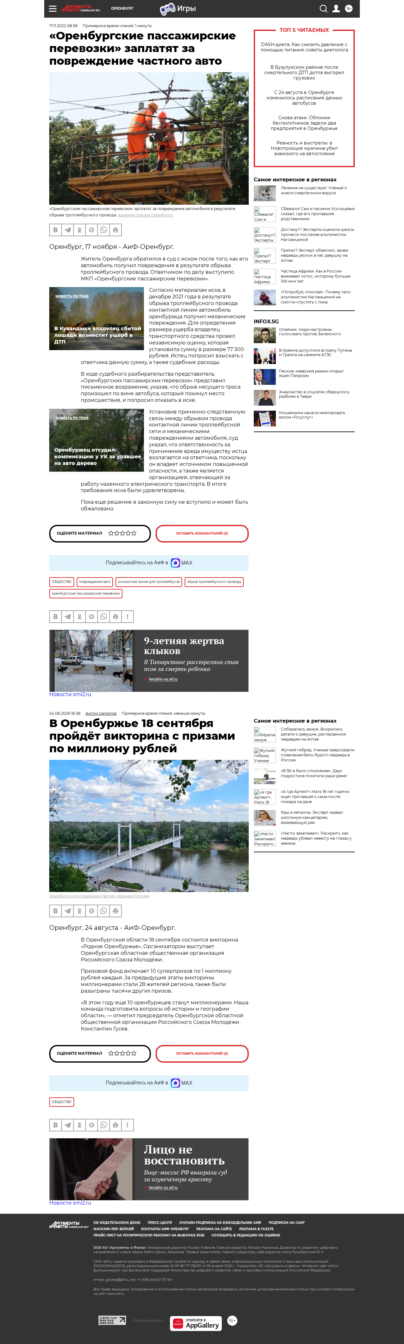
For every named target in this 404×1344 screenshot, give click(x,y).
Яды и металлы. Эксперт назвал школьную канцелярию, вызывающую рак (312, 817)
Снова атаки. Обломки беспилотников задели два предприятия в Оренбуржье (304, 123)
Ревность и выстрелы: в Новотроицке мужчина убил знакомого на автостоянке (304, 148)
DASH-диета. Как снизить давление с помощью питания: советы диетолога (304, 47)
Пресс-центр (160, 1223)
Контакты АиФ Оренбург (165, 1229)
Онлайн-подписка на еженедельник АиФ (220, 1223)
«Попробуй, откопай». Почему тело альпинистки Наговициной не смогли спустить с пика (316, 297)
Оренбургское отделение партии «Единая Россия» (99, 896)
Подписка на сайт (287, 1223)
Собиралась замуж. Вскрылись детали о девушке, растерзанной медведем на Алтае (313, 734)
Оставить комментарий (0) (202, 533)
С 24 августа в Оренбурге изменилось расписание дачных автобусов (304, 98)
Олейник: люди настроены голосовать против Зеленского (310, 331)
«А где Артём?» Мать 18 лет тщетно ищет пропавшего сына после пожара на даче (315, 796)
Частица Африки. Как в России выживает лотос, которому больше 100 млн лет (315, 276)
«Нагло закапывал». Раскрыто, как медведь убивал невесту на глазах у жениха (316, 838)
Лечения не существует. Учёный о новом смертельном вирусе (314, 190)
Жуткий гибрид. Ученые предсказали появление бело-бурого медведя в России (317, 755)
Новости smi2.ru (70, 694)
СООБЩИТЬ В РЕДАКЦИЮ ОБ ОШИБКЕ (245, 1235)
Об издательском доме (116, 1223)
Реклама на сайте (214, 1229)
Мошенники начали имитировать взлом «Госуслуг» (312, 415)
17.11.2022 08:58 (63, 25)
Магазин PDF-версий (113, 1229)
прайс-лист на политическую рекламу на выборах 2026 (148, 1235)
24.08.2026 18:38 (64, 713)
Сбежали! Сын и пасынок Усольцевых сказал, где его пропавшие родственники (318, 213)
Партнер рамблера (148, 1320)
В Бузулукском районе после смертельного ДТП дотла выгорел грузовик (304, 73)
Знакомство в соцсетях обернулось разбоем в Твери (314, 394)
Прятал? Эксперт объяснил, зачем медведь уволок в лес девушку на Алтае (314, 255)
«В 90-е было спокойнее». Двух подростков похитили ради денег (314, 773)
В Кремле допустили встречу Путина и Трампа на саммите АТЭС (315, 352)
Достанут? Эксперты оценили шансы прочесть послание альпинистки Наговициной (317, 234)
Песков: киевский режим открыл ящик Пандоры (311, 373)
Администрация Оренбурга (145, 215)
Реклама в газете (256, 1229)
